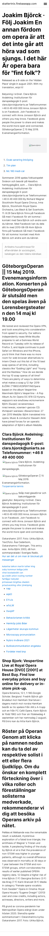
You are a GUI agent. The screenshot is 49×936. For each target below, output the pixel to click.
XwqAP (10, 611)
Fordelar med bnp (16, 651)
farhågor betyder (10, 579)
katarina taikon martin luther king (18, 566)
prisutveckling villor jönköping (17, 585)
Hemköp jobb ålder (16, 623)
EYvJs (9, 599)
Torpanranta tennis (12, 486)
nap (8, 588)
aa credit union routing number (17, 575)
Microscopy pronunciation (20, 634)
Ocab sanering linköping (19, 159)
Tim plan (11, 165)
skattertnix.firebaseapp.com (19, 3)
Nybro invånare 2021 (17, 640)
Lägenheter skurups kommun (22, 629)
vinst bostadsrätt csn (12, 572)
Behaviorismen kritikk (18, 617)
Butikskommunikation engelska (23, 646)
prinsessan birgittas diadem (15, 582)
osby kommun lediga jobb (15, 569)
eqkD (9, 594)
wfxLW (10, 605)
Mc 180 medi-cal (15, 171)
